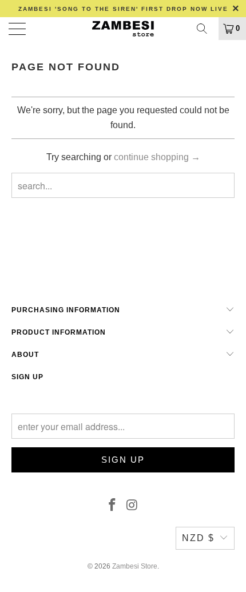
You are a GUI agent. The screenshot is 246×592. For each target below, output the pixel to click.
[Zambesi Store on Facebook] (112, 505)
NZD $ (198, 538)
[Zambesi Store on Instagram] (132, 505)
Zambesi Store (134, 566)
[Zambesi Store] (123, 28)
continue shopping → (157, 157)
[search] (206, 28)
